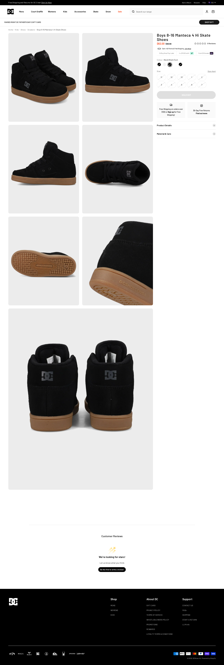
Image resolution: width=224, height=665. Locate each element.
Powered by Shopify (209, 658)
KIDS (113, 615)
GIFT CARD (151, 605)
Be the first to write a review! (112, 569)
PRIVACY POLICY (153, 610)
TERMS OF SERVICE (154, 615)
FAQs (184, 610)
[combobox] (169, 12)
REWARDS (150, 629)
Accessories (80, 11)
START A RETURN (189, 620)
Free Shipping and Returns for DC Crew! (30, 2)
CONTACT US (187, 605)
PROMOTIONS (152, 624)
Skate (95, 11)
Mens (21, 11)
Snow (108, 11)
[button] (22, 12)
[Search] (132, 11)
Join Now (188, 49)
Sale (120, 11)
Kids (65, 11)
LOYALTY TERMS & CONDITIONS (159, 634)
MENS (113, 605)
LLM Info (186, 624)
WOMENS (114, 610)
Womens (52, 11)
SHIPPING (186, 615)
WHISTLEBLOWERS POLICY (157, 620)
